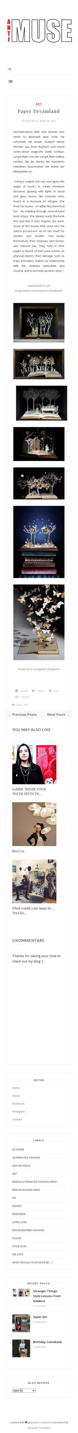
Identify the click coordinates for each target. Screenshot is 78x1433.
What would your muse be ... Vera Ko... (33, 910)
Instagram (39, 669)
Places (17, 1238)
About (16, 1096)
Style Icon (19, 1246)
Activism (18, 1149)
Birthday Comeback (47, 1342)
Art (39, 103)
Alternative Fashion (26, 1157)
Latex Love (19, 1222)
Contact (17, 1119)
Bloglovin (54, 669)
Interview (19, 1214)
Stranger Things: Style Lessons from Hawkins (47, 1296)
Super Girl (40, 1317)
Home (16, 1088)
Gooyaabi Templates (39, 1427)
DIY (14, 1198)
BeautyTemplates (40, 1422)
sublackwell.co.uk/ (38, 285)
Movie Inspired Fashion (28, 1230)
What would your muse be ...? (32, 1262)
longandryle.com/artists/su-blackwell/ (39, 290)
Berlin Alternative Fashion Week (34, 1182)
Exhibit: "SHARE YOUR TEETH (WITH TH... (29, 791)
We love (17, 1254)
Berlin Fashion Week (26, 1190)
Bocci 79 (18, 851)
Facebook (24, 669)
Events (17, 1206)
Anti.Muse (32, 120)
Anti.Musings (21, 1165)
